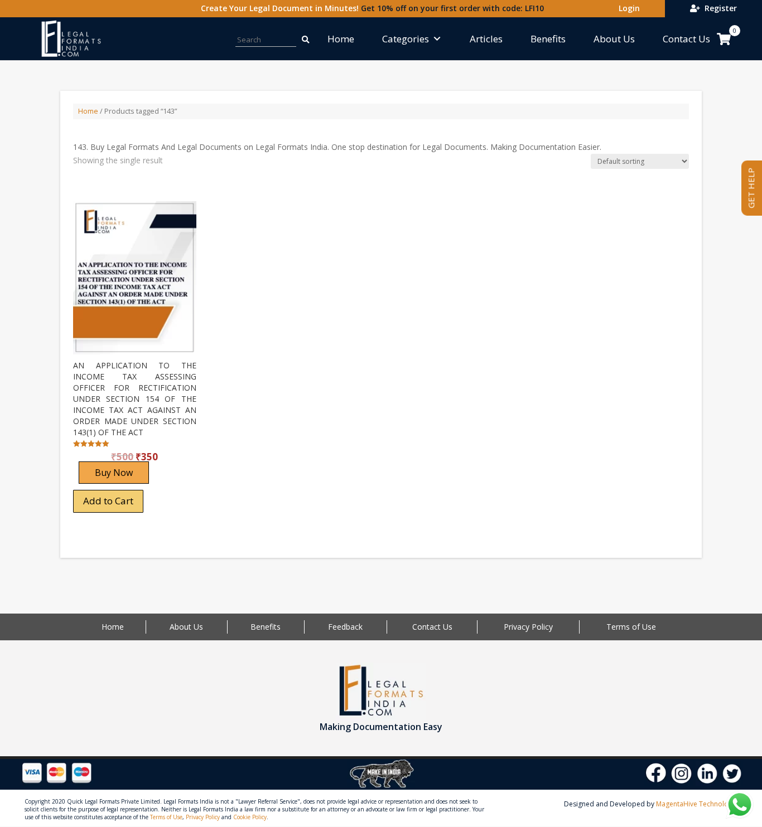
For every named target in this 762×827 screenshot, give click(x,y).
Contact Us (686, 38)
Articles (486, 38)
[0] (724, 39)
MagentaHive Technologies (698, 804)
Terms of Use (631, 626)
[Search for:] (300, 38)
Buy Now (114, 472)
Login (627, 8)
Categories (405, 38)
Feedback (345, 626)
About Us (614, 38)
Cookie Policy (250, 817)
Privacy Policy (528, 626)
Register (718, 8)
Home (340, 38)
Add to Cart (108, 500)
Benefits (548, 38)
